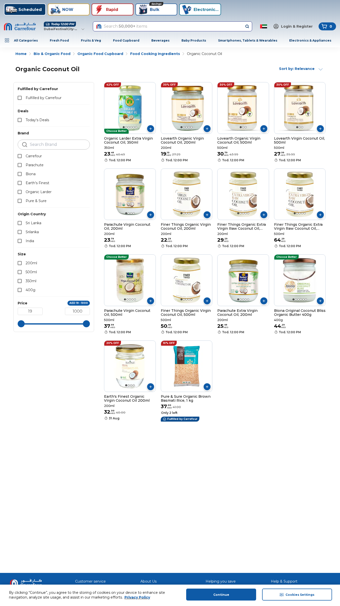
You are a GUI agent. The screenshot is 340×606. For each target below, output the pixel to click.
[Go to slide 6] (136, 127)
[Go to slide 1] (124, 127)
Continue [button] (221, 595)
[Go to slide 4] (131, 127)
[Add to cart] (151, 129)
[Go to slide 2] (126, 127)
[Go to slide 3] (129, 127)
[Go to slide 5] (134, 127)
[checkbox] (20, 98)
